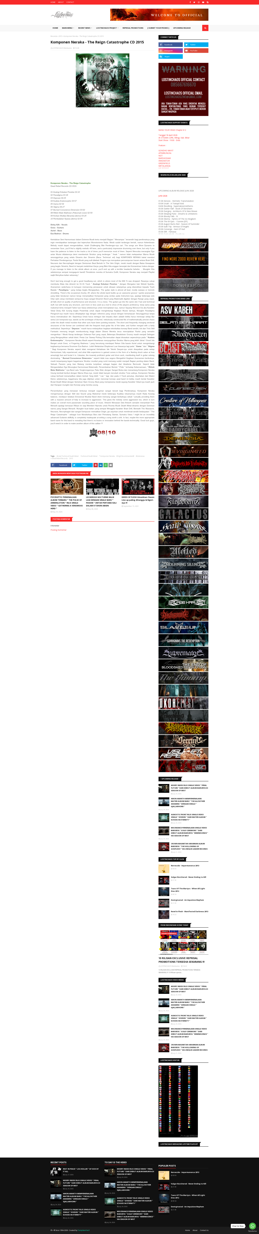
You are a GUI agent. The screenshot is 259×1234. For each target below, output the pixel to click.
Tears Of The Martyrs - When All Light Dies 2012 (188, 889)
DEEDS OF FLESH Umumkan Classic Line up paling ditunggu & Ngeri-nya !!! (138, 500)
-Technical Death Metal (88, 456)
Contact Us (204, 1230)
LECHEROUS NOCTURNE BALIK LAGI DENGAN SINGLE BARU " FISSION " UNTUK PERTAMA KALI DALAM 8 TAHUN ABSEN (101, 501)
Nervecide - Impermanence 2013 (185, 865)
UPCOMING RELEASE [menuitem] (182, 28)
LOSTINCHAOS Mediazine (62, 48)
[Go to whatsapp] (252, 1226)
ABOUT (61, 2)
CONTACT (70, 2)
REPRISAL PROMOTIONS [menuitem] (133, 28)
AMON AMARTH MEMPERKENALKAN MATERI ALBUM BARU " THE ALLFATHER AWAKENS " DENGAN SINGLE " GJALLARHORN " (188, 802)
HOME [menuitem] (55, 28)
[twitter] (194, 2)
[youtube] (203, 2)
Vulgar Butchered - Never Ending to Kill (188, 877)
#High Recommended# (125, 456)
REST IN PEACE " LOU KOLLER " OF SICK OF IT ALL (81, 1170)
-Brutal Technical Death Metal (67, 456)
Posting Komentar (59, 530)
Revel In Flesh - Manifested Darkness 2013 (189, 911)
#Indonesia (140, 456)
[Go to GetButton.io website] (252, 1231)
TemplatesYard (83, 1230)
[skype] (207, 2)
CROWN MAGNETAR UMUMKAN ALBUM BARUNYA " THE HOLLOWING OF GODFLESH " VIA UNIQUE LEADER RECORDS (189, 846)
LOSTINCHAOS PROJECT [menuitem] (106, 28)
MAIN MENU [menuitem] (67, 28)
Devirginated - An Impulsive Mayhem (187, 900)
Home (187, 1230)
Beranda (54, 36)
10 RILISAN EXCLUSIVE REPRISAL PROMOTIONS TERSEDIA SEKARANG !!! (182, 959)
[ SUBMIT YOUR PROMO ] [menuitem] (158, 28)
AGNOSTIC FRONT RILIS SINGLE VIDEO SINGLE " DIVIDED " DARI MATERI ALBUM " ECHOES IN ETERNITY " (189, 817)
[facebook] (190, 2)
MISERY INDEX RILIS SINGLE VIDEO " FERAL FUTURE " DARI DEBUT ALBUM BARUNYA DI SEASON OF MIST (189, 788)
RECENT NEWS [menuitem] (84, 28)
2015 (60, 36)
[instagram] (198, 2)
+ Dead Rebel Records (59, 458)
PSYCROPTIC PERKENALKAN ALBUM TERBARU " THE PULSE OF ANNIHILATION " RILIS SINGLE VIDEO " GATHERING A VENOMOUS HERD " (67, 503)
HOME (53, 2)
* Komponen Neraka (107, 456)
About (195, 1230)
